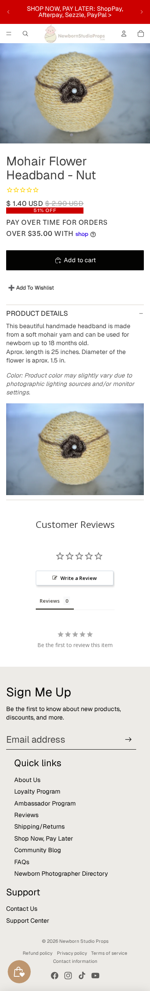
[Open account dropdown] (123, 33)
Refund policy (37, 953)
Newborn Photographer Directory (61, 874)
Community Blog (37, 850)
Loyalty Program (37, 791)
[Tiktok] (82, 975)
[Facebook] (54, 975)
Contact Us (21, 909)
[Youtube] (95, 975)
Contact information (75, 961)
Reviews (26, 815)
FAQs (21, 862)
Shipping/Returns (39, 826)
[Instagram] (68, 975)
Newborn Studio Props (83, 941)
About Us (27, 780)
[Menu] (9, 33)
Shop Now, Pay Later (43, 838)
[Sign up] (128, 739)
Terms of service (109, 953)
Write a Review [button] (78, 578)
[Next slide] (141, 11)
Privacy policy (72, 953)
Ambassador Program (45, 803)
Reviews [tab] (50, 600)
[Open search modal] (25, 33)
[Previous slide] (8, 11)
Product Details (37, 313)
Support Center (27, 921)
